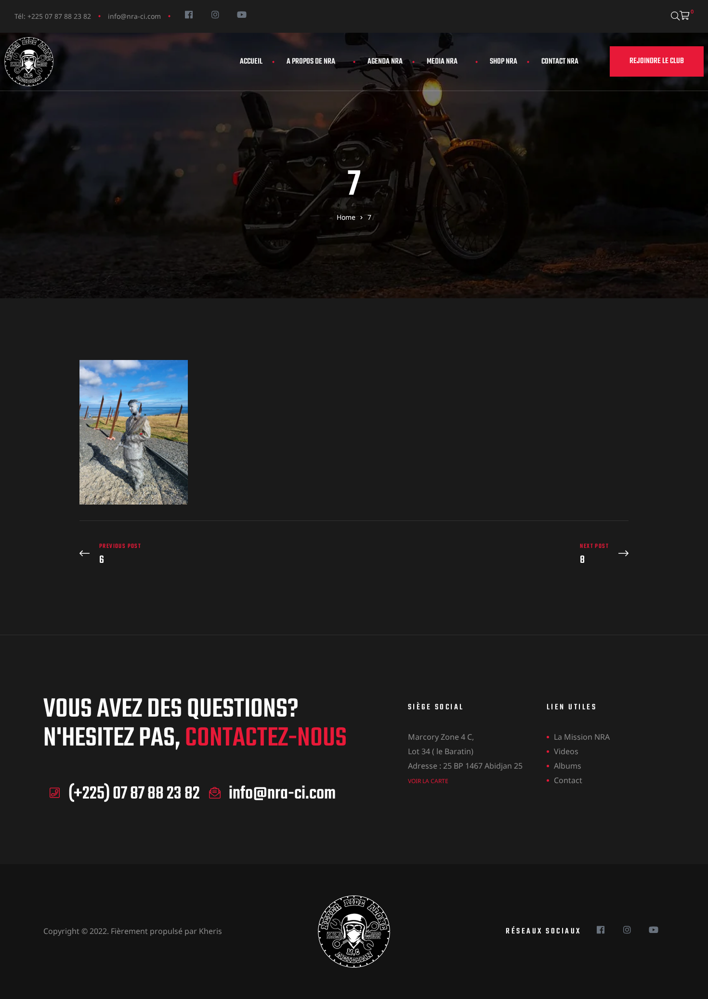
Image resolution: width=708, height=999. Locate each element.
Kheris (210, 931)
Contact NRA (559, 61)
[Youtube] (241, 14)
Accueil (251, 61)
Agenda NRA (385, 61)
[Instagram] (215, 14)
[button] (657, 61)
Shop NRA (503, 61)
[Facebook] (188, 14)
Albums (567, 765)
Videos (566, 751)
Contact (568, 780)
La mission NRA (582, 737)
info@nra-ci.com (134, 16)
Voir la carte (428, 781)
